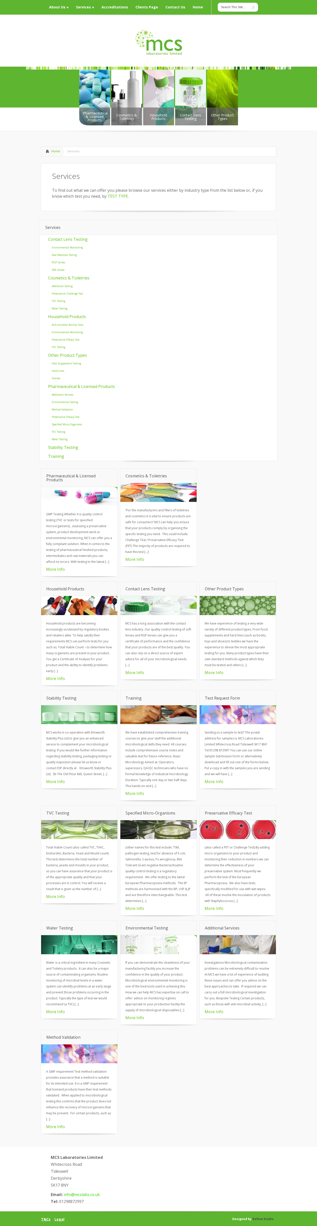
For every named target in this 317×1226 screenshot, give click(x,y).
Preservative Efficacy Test (65, 339)
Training (56, 456)
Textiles (56, 378)
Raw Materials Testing (64, 255)
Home (55, 151)
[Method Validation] (79, 1061)
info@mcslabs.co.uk (82, 1194)
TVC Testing (58, 301)
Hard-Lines (58, 371)
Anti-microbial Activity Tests (67, 325)
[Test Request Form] (238, 722)
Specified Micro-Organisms (67, 424)
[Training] (158, 722)
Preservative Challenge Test (67, 293)
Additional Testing (62, 286)
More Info (55, 569)
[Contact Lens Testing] (158, 613)
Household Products (67, 316)
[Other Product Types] (238, 613)
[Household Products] (79, 613)
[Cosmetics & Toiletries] (158, 500)
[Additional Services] (238, 952)
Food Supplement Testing (66, 363)
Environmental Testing (65, 402)
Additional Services (62, 394)
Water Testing (59, 308)
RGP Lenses (58, 262)
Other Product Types (67, 355)
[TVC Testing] (79, 837)
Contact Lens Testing (68, 239)
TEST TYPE (117, 196)
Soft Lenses (58, 270)
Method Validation (62, 409)
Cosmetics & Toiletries (68, 278)
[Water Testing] (79, 952)
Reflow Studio (263, 1219)
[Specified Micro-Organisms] (158, 837)
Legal (59, 1219)
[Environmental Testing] (158, 952)
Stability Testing (63, 447)
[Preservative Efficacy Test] (238, 837)
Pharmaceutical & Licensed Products (81, 386)
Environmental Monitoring (67, 247)
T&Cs (46, 1219)
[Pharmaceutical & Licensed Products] (79, 504)
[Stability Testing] (79, 722)
